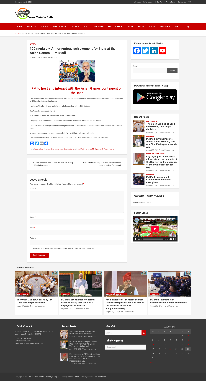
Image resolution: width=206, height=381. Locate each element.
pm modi (99, 149)
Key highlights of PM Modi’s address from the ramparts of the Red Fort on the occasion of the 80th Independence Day (161, 162)
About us (137, 2)
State (87, 27)
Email (32, 227)
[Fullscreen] (174, 239)
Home (19, 27)
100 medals (38, 149)
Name (33, 217)
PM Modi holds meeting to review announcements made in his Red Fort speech (101, 164)
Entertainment (115, 27)
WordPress (102, 377)
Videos (141, 27)
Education (165, 27)
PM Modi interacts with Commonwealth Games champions (158, 180)
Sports (44, 27)
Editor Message (148, 2)
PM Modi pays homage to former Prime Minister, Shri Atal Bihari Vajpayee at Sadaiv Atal (161, 142)
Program (98, 27)
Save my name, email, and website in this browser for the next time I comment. (64, 248)
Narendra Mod (90, 149)
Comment (34, 188)
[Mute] (170, 239)
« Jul (151, 362)
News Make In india (36, 377)
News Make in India (50, 57)
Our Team (160, 2)
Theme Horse (73, 377)
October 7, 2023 (36, 57)
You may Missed (25, 267)
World (152, 27)
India (130, 27)
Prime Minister (109, 149)
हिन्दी (189, 2)
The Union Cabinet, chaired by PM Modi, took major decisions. (160, 126)
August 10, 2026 (152, 185)
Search (135, 66)
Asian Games (70, 149)
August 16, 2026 (152, 150)
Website (33, 238)
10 (153, 344)
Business (31, 27)
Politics (75, 27)
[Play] (135, 239)
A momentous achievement (54, 149)
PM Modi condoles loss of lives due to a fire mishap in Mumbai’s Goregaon (53, 164)
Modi (82, 149)
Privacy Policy (170, 2)
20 (170, 349)
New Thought (59, 27)
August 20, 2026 (152, 132)
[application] (155, 228)
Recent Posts (141, 116)
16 (188, 344)
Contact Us (182, 2)
